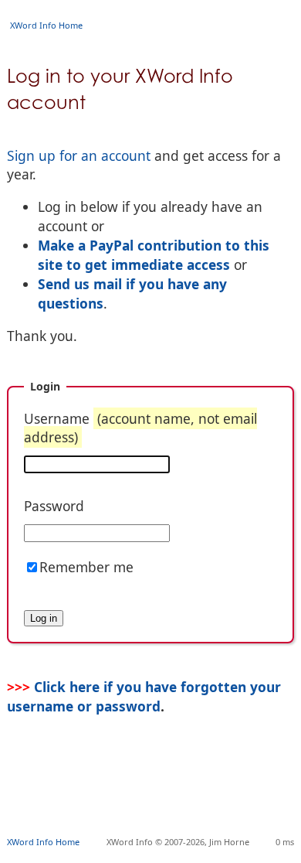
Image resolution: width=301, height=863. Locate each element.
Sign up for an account (78, 155)
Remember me (86, 567)
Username (140, 427)
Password (54, 505)
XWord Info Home (46, 25)
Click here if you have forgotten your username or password (144, 696)
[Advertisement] (154, 798)
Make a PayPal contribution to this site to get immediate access (153, 255)
